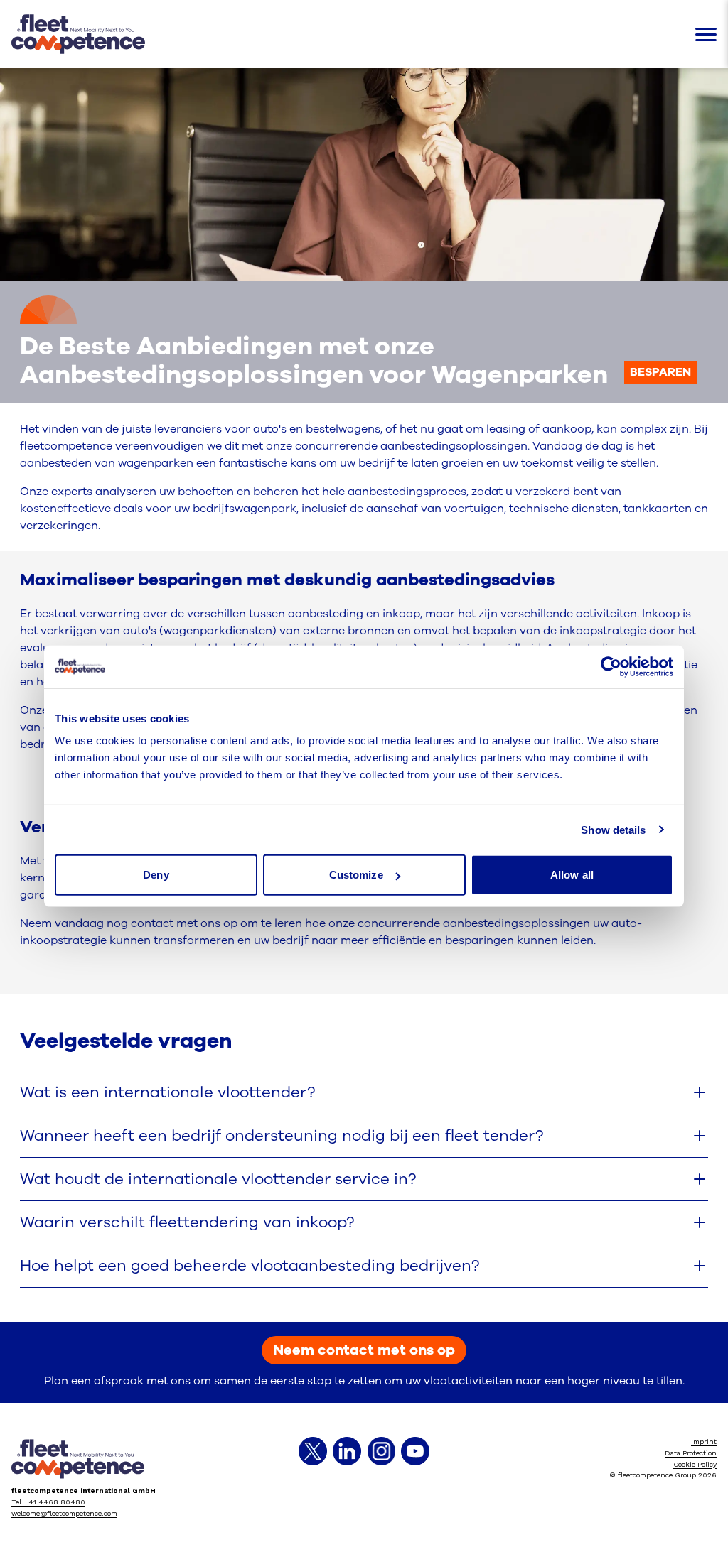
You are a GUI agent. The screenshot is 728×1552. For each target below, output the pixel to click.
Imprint (704, 1441)
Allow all (572, 875)
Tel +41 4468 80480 (48, 1502)
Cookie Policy (695, 1464)
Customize (356, 875)
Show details (613, 829)
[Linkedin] (347, 1451)
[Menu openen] (706, 34)
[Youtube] (415, 1451)
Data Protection (691, 1453)
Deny (155, 875)
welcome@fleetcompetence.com (64, 1513)
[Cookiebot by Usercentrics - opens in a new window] (611, 666)
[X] (313, 1451)
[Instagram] (381, 1451)
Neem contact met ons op (364, 1350)
